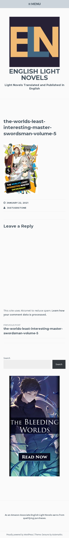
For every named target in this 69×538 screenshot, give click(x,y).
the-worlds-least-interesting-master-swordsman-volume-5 (33, 329)
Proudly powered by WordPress (19, 534)
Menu (36, 4)
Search (7, 358)
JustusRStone (16, 207)
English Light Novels (34, 74)
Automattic (57, 534)
